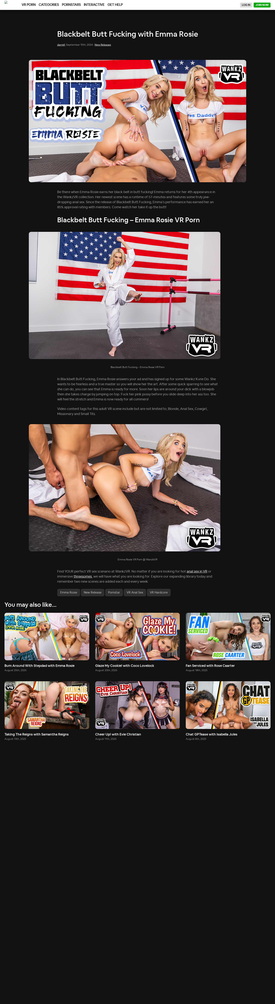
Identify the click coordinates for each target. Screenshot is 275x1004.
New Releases (103, 45)
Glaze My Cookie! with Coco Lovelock (124, 666)
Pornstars (71, 5)
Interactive (94, 5)
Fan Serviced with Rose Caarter (210, 666)
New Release (92, 592)
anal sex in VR (197, 571)
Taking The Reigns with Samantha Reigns (36, 734)
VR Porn (29, 5)
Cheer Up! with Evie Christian (118, 734)
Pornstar (114, 592)
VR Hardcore (159, 592)
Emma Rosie (68, 592)
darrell (61, 45)
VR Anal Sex (135, 592)
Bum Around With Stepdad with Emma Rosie (39, 666)
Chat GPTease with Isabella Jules (211, 734)
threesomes (83, 576)
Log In (246, 5)
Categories (49, 5)
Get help (115, 5)
